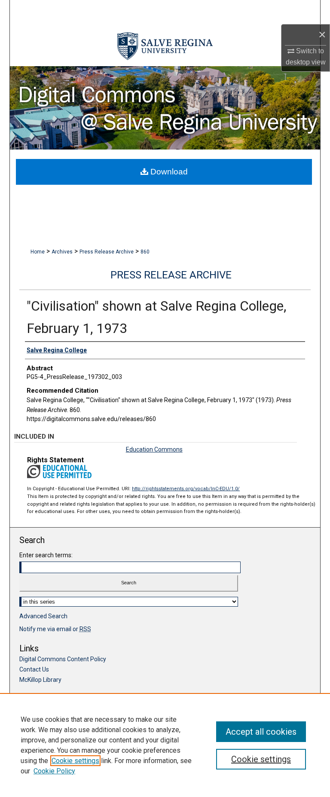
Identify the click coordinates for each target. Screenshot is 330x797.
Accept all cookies (261, 732)
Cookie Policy (54, 771)
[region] (165, 745)
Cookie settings (75, 761)
